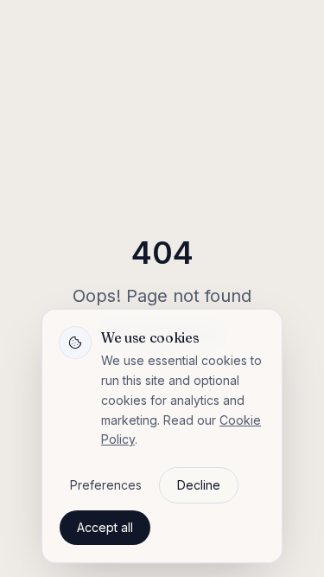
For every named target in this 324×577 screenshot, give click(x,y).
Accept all (105, 527)
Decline (198, 485)
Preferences (106, 485)
